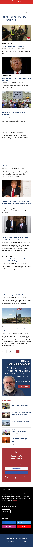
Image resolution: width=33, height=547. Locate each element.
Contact (29, 543)
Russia (7, 235)
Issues (4, 130)
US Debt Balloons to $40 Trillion (20, 421)
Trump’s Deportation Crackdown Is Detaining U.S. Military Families (21, 404)
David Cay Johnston (16, 206)
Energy (3, 256)
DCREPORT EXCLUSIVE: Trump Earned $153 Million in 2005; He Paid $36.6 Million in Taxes (16, 203)
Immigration (5, 109)
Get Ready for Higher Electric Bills (12, 295)
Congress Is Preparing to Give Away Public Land (15, 330)
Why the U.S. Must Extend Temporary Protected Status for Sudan (21, 430)
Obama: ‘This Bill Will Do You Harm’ (13, 46)
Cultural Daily (17, 500)
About (19, 543)
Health (10, 43)
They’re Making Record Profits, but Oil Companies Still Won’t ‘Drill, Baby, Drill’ (21, 440)
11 (10, 351)
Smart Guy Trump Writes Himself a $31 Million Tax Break (16, 79)
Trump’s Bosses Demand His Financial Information (13, 113)
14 (20, 351)
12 (14, 351)
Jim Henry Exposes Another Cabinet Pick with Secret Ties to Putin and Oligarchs (16, 239)
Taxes (10, 75)
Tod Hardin (13, 132)
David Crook (13, 48)
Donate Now (6, 511)
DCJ (2, 326)
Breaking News (5, 43)
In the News (5, 166)
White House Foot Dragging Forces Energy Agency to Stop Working (15, 260)
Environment (9, 256)
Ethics (3, 235)
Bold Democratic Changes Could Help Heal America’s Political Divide (21, 413)
